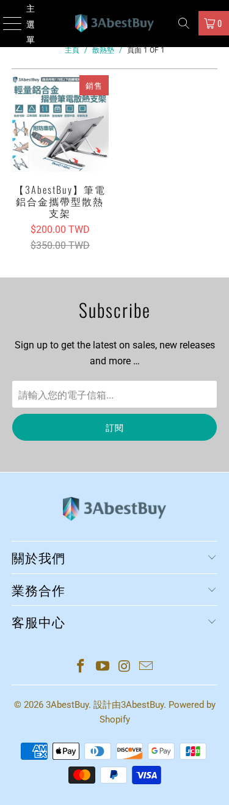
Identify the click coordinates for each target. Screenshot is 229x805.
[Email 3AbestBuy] (146, 667)
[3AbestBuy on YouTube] (103, 667)
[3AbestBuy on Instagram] (125, 667)
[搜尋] (183, 23)
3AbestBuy (67, 704)
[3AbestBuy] (114, 23)
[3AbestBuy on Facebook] (81, 667)
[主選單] (6, 23)
